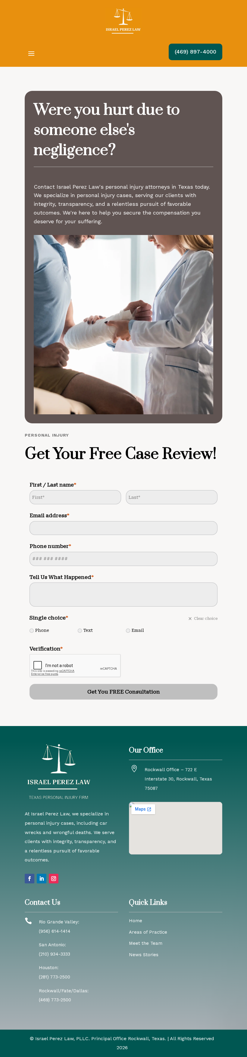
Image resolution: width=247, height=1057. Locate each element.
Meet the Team (145, 943)
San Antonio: (52, 944)
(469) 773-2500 (55, 1000)
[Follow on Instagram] (53, 878)
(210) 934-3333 (54, 954)
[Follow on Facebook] (29, 878)
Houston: (48, 967)
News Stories (143, 954)
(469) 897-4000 (195, 51)
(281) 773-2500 (54, 977)
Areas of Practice (148, 932)
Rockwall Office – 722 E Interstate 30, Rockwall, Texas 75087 (178, 779)
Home (135, 920)
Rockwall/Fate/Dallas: (64, 991)
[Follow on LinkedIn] (41, 878)
